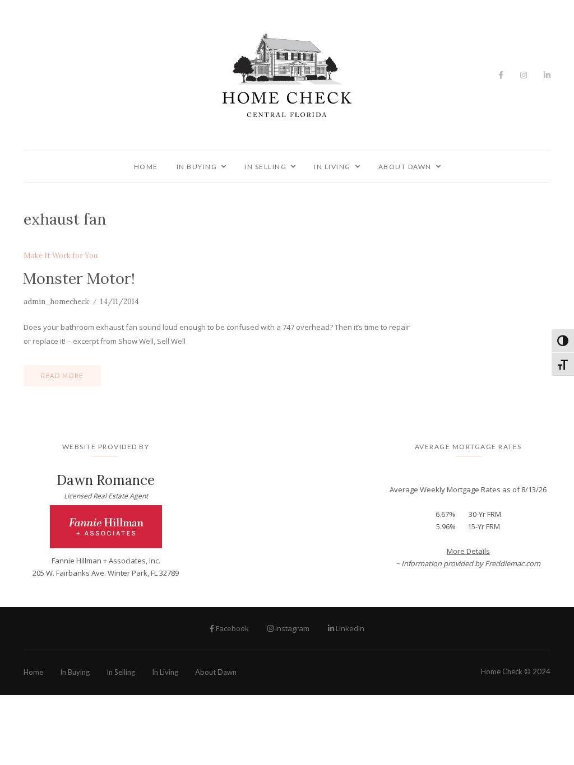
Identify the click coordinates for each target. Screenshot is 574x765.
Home (146, 166)
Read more (62, 375)
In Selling (265, 166)
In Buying (197, 166)
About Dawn (405, 166)
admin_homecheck (56, 301)
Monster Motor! (79, 278)
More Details (468, 551)
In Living (332, 166)
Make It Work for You (61, 255)
